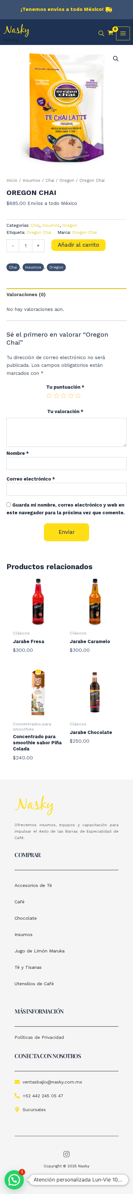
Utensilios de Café (34, 983)
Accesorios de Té (33, 885)
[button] (116, 59)
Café (20, 901)
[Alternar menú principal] (123, 33)
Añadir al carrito (78, 245)
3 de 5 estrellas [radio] (63, 396)
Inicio (11, 180)
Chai (50, 180)
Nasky (10, 40)
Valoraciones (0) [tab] (26, 294)
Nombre (17, 453)
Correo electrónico (30, 479)
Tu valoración (65, 411)
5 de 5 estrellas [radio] (78, 396)
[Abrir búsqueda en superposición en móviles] (101, 33)
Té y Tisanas (28, 967)
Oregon (66, 180)
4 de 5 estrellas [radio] (71, 396)
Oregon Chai (38, 232)
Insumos (31, 180)
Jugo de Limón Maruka (40, 950)
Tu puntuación (65, 387)
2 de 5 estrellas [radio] (56, 396)
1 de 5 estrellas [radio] (49, 396)
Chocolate (26, 918)
